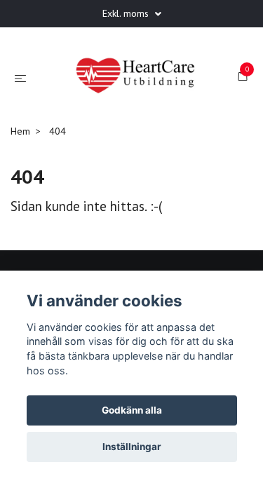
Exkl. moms (126, 13)
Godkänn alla (132, 410)
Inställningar (131, 446)
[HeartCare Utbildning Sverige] (121, 121)
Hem (20, 201)
